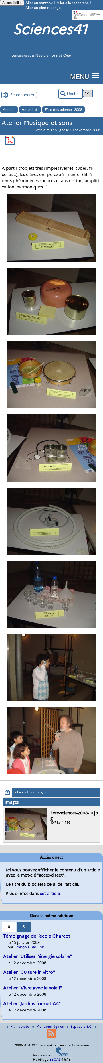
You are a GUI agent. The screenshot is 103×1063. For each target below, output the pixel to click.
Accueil (9, 109)
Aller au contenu (39, 3)
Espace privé (81, 1026)
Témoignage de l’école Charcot (36, 936)
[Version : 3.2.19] (62, 1055)
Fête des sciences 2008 (63, 109)
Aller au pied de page (43, 7)
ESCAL (54, 1059)
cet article (50, 893)
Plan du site (20, 1026)
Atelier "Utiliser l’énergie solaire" (37, 956)
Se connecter (22, 94)
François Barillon (29, 947)
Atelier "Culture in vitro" (29, 972)
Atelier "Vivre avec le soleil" (32, 988)
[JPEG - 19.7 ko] (27, 839)
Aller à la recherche (73, 3)
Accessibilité (12, 3)
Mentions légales (50, 1026)
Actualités (30, 109)
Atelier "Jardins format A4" (32, 1003)
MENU (79, 76)
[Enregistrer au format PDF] (10, 143)
